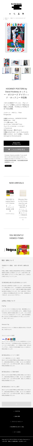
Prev (7, 206)
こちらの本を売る (18, 149)
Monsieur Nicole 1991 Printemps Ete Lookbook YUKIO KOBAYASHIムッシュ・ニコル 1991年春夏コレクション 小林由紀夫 (22, 207)
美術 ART (7, 18)
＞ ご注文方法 (16, 411)
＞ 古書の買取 (16, 416)
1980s (6, 19)
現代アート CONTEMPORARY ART (18, 18)
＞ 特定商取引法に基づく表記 (16, 426)
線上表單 (11, 162)
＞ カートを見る (16, 432)
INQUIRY (16, 143)
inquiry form (24, 158)
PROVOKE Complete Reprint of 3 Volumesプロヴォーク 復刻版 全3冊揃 (10, 205)
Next (26, 206)
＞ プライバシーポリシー (16, 421)
